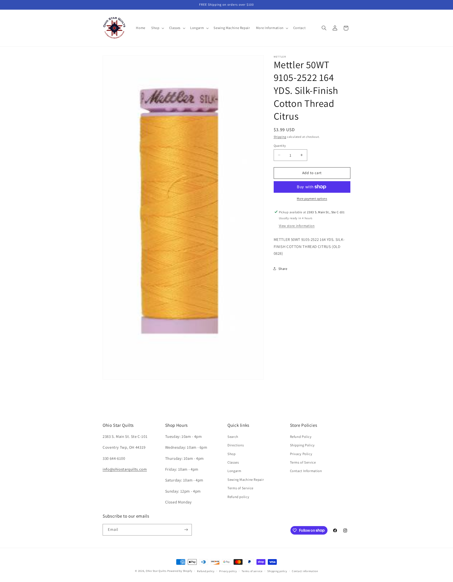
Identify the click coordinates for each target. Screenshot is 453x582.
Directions (235, 445)
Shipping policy (277, 571)
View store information (297, 225)
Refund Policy (301, 436)
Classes (233, 462)
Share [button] (282, 268)
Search (232, 436)
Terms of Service (240, 488)
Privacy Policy (301, 453)
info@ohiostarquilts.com (125, 469)
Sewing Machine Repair (245, 479)
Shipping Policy (302, 445)
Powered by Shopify (179, 571)
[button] (157, 28)
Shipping (280, 136)
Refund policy (238, 496)
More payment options (312, 199)
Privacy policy (228, 571)
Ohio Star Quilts (156, 571)
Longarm (234, 471)
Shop (231, 453)
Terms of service (252, 571)
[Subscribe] (186, 529)
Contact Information (306, 471)
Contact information (305, 571)
